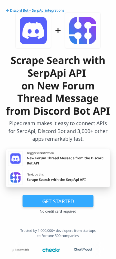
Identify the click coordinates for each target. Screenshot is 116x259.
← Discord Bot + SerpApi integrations (35, 10)
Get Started (58, 201)
